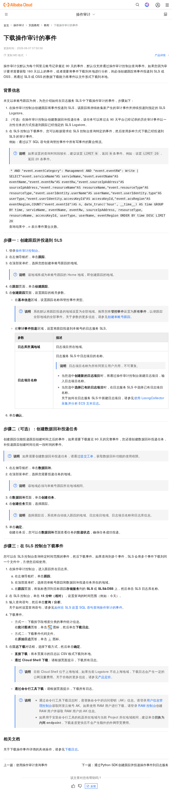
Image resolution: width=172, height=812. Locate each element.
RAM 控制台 (147, 705)
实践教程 (34, 25)
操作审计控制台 (27, 250)
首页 (6, 25)
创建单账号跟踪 (119, 316)
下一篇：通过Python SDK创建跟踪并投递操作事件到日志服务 (125, 765)
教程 (46, 25)
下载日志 (71, 749)
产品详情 (160, 55)
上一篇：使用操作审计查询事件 (25, 765)
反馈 (93, 786)
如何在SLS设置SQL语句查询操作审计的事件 (88, 607)
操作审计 (18, 25)
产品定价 (104, 677)
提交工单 (86, 456)
